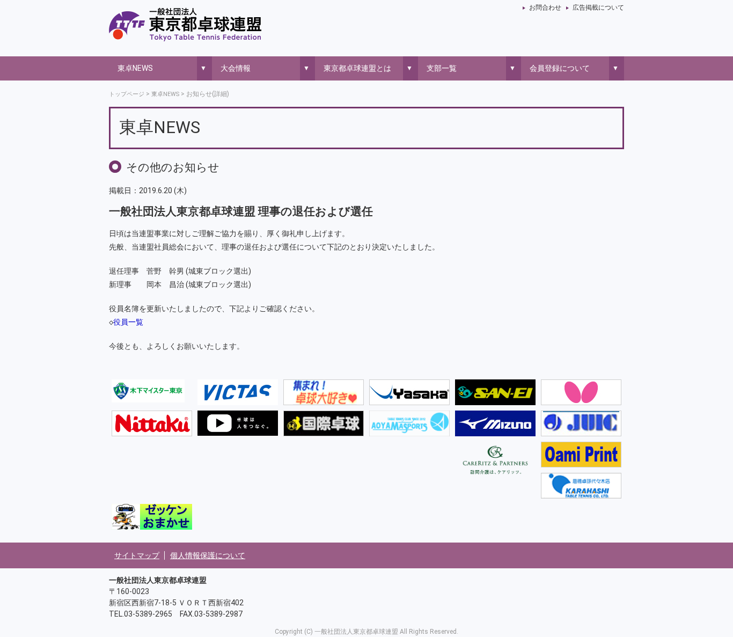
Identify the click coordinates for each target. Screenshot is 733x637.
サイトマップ (136, 555)
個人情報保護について (207, 555)
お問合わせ (545, 7)
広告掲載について (598, 7)
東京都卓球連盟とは (357, 68)
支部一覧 (442, 68)
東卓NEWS (135, 68)
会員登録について (560, 68)
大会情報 (236, 68)
